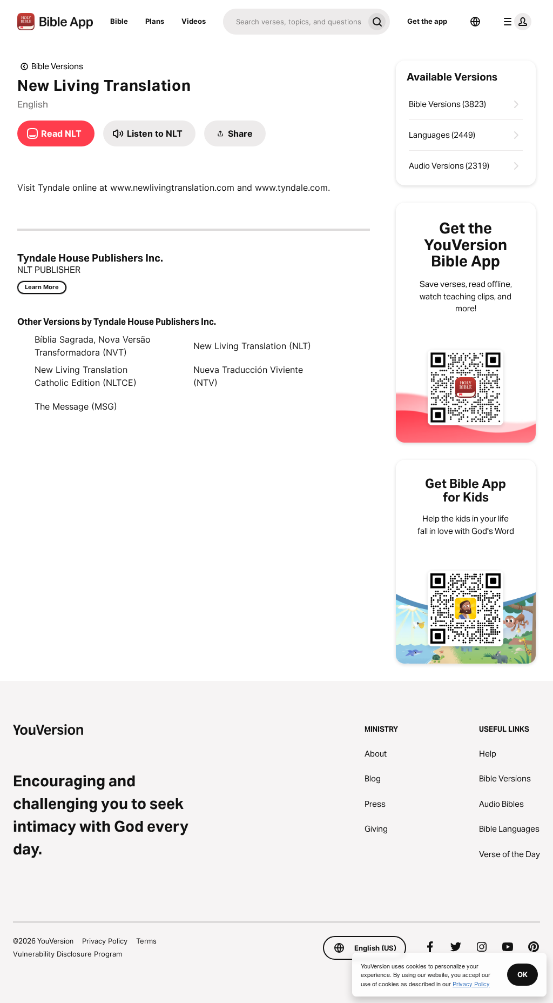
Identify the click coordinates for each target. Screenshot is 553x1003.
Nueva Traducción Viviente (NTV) (248, 376)
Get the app (427, 21)
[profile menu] (515, 21)
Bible (119, 21)
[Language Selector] (475, 21)
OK (522, 974)
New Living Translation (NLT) (252, 345)
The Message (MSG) (76, 406)
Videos (193, 21)
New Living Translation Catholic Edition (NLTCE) (86, 376)
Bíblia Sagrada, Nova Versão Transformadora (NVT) (93, 346)
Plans (154, 21)
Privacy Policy (104, 941)
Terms (146, 941)
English (32, 104)
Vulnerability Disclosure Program (67, 953)
